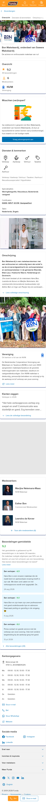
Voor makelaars (8, 763)
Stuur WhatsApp (12, 716)
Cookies (27, 794)
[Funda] (13, 3)
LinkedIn (9, 742)
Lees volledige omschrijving (17, 292)
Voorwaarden (15, 794)
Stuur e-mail (11, 704)
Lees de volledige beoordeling (18, 415)
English (10, 784)
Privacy (5, 794)
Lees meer (10, 384)
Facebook (10, 737)
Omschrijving (38, 18)
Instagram (31, 737)
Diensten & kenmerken (21, 18)
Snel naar (6, 749)
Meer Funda (7, 769)
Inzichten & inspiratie (11, 756)
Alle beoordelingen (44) (15, 646)
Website (9, 721)
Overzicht (6, 17)
